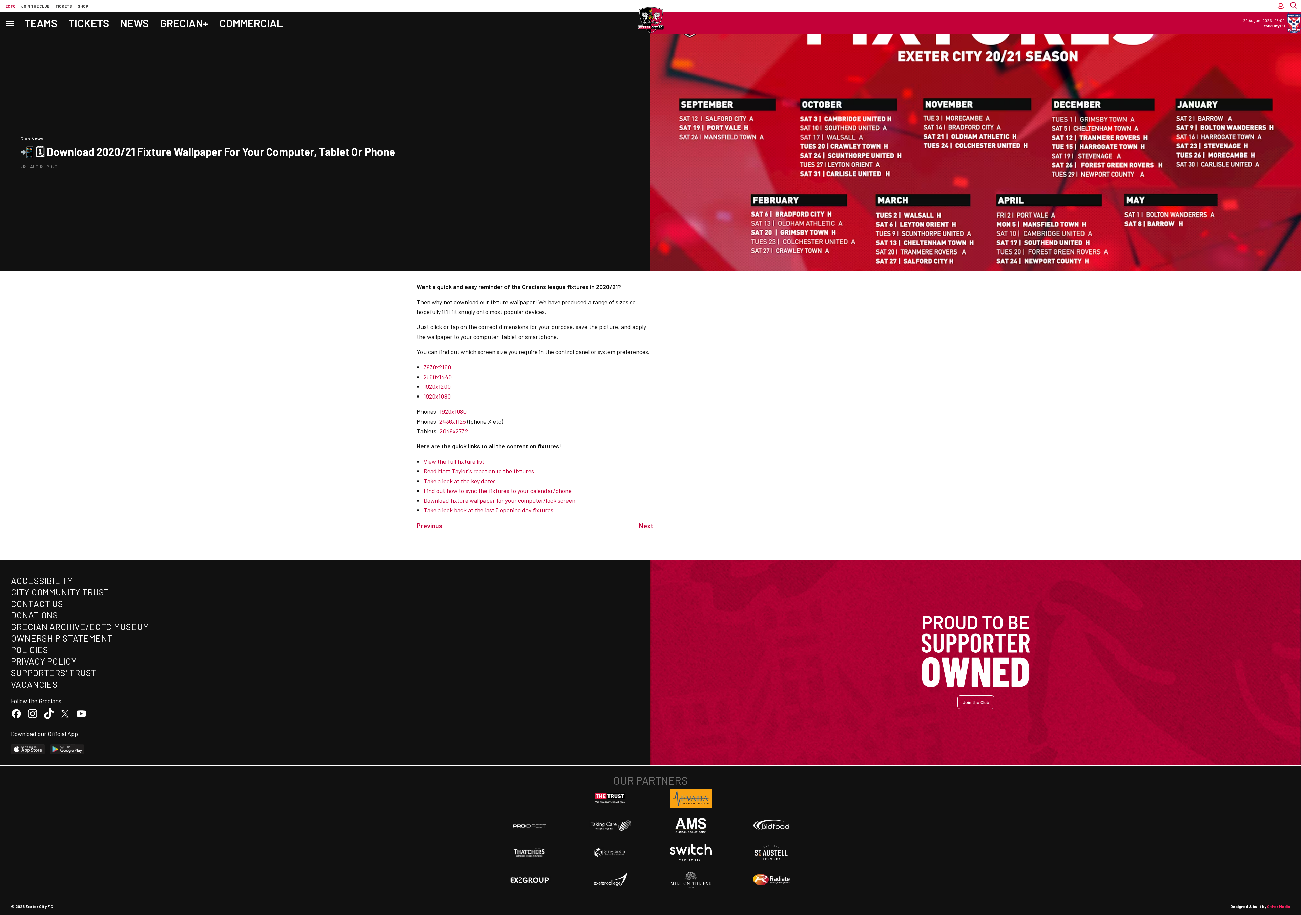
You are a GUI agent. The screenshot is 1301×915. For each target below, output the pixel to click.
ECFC (10, 6)
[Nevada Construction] (691, 798)
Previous (429, 526)
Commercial (251, 23)
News (134, 23)
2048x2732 (454, 431)
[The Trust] (610, 798)
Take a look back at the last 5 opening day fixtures (488, 510)
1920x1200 (437, 386)
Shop (83, 6)
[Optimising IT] (610, 853)
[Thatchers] (530, 853)
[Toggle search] (1294, 6)
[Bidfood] (771, 825)
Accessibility (42, 580)
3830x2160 (437, 367)
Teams (41, 23)
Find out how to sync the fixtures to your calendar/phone (498, 490)
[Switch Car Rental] (691, 852)
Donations (34, 615)
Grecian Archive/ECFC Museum (80, 626)
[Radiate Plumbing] (771, 880)
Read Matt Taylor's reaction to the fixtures (479, 471)
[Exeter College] (610, 880)
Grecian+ (184, 23)
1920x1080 (437, 396)
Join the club (35, 6)
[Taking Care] (610, 825)
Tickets (63, 6)
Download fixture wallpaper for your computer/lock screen (499, 500)
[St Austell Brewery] (771, 852)
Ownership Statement (61, 638)
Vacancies (34, 684)
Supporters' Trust (54, 672)
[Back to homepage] (650, 20)
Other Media (1278, 906)
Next (646, 526)
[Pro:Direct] (530, 826)
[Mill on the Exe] (691, 880)
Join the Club (976, 702)
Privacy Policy (44, 661)
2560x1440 (438, 377)
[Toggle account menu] (1280, 6)
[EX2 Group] (530, 880)
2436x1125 (452, 421)
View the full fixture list (454, 461)
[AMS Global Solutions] (691, 825)
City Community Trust (60, 592)
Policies (29, 649)
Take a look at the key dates (460, 481)
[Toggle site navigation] (9, 23)
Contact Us (37, 603)
